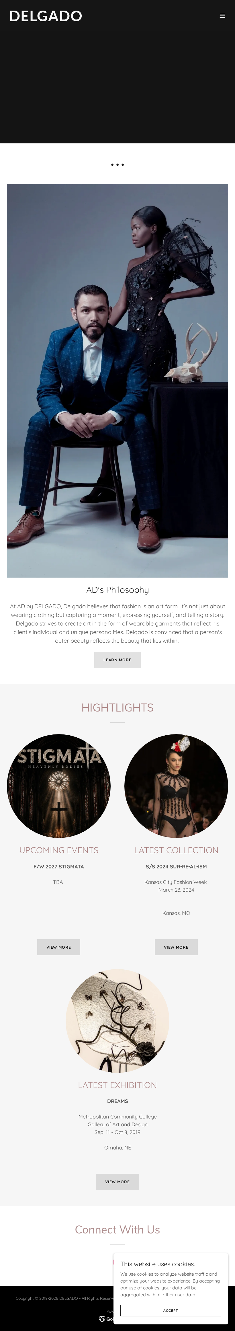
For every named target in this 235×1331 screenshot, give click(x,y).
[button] (222, 16)
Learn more (117, 659)
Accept (170, 1310)
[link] (46, 19)
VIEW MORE (58, 947)
